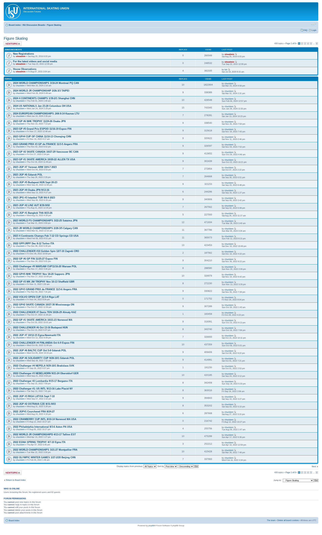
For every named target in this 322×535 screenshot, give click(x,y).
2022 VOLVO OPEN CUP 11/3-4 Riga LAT (36, 297)
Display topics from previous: (130, 466)
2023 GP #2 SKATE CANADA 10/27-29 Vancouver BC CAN (45, 151)
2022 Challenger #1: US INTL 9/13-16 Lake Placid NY (43, 388)
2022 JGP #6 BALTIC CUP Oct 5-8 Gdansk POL (39, 350)
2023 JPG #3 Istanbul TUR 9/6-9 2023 (34, 197)
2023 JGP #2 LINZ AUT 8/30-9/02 (31, 205)
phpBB (151, 526)
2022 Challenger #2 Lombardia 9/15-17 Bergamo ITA (42, 381)
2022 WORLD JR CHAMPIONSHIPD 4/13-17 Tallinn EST (44, 434)
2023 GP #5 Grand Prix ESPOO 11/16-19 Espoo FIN (42, 128)
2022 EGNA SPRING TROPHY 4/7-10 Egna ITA (39, 442)
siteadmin (21, 56)
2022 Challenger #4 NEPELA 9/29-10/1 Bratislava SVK (43, 365)
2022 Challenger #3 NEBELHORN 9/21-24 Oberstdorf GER (45, 373)
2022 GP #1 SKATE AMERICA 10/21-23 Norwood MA (42, 319)
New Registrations (23, 53)
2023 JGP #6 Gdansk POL (27, 174)
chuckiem (20, 85)
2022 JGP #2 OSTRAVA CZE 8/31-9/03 (34, 404)
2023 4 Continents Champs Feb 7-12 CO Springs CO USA (45, 235)
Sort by (161, 466)
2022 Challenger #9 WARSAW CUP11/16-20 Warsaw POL (45, 266)
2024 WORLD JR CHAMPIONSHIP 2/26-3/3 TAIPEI (41, 90)
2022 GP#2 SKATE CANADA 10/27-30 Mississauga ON (43, 304)
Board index (15, 25)
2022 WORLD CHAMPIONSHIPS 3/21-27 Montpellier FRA (45, 449)
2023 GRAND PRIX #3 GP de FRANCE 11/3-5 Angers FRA (45, 144)
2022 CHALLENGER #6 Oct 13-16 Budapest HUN (40, 327)
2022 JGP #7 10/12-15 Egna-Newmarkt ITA (37, 335)
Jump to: (277, 480)
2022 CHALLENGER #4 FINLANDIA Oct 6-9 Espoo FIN (43, 342)
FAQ (305, 30)
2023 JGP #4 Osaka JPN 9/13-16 (31, 190)
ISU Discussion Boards (34, 25)
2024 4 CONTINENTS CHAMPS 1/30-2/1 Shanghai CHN (44, 98)
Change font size (313, 24)
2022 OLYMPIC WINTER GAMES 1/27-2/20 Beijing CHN (44, 457)
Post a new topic (11, 42)
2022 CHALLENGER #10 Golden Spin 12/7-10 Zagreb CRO (46, 251)
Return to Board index (16, 480)
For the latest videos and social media (35, 61)
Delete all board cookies (288, 520)
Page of (290, 43)
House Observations (24, 69)
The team (271, 520)
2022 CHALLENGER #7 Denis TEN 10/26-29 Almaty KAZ (44, 312)
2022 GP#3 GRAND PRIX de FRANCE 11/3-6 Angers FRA (45, 289)
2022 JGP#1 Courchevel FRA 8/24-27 (34, 411)
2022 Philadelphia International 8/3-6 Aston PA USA (42, 426)
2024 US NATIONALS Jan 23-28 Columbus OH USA (42, 106)
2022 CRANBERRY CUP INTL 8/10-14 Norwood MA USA (44, 419)
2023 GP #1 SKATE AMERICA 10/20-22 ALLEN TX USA (44, 159)
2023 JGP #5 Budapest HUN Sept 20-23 (35, 182)
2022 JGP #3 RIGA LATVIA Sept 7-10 (34, 396)
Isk (226, 69)
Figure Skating (54, 25)
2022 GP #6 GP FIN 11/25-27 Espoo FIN (35, 258)
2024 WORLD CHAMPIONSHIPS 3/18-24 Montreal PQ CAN (46, 83)
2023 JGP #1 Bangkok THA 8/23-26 (32, 213)
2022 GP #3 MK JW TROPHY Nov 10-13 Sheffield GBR (43, 281)
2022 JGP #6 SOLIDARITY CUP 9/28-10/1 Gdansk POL (44, 358)
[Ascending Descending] (188, 466)
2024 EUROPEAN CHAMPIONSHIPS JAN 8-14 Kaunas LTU (46, 113)
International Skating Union (46, 8)
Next (314, 466)
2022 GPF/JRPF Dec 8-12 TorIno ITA (33, 243)
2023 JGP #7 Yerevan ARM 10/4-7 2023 (35, 167)
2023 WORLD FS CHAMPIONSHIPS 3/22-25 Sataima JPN (45, 220)
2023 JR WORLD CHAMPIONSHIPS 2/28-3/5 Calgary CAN (45, 228)
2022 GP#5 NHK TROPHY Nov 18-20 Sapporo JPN (41, 274)
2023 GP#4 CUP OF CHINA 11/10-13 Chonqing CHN (42, 136)
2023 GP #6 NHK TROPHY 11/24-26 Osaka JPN (39, 121)
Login (314, 30)
